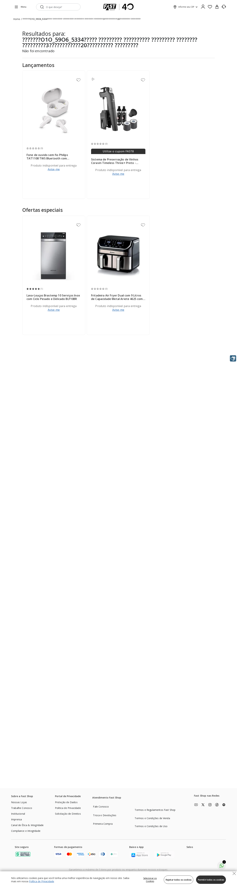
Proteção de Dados (66, 802)
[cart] (217, 7)
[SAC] (224, 7)
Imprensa (16, 819)
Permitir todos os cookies (211, 879)
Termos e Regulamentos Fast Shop (155, 809)
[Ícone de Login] (203, 7)
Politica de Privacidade (68, 808)
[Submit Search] (42, 6)
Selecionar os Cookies (150, 880)
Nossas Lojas (19, 802)
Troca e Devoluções (104, 815)
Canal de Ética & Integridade (27, 825)
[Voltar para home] (118, 7)
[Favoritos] (210, 7)
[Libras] (233, 358)
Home (16, 19)
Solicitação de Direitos (68, 813)
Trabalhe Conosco (21, 808)
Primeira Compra (102, 823)
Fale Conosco (101, 806)
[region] (118, 879)
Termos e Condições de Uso (151, 826)
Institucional (18, 813)
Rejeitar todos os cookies (179, 879)
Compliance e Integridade (25, 830)
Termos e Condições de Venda (152, 818)
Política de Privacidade (41, 881)
